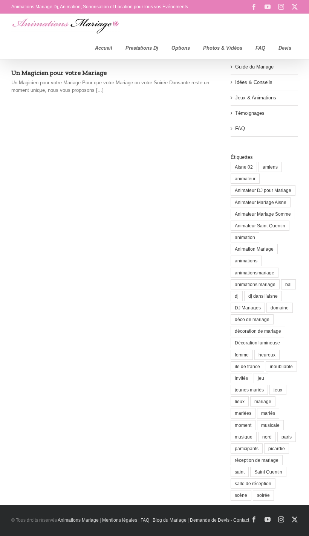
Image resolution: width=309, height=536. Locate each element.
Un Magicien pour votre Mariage (59, 73)
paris (286, 436)
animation (245, 237)
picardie (276, 448)
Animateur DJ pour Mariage (263, 190)
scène (241, 495)
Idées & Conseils (253, 82)
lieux (240, 401)
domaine (280, 307)
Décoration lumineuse (257, 342)
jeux (278, 389)
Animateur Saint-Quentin (260, 225)
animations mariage (255, 284)
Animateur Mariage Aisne (260, 202)
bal (288, 284)
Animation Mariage (254, 249)
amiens (270, 166)
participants (247, 448)
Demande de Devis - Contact (219, 520)
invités (241, 378)
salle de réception (253, 483)
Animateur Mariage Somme (263, 214)
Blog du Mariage (170, 520)
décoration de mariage (258, 331)
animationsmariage (254, 272)
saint (240, 471)
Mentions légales (119, 520)
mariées (243, 413)
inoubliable (281, 366)
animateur (245, 178)
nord (267, 436)
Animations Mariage (78, 520)
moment (243, 425)
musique (243, 436)
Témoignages (250, 113)
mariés (268, 413)
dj (237, 296)
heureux (267, 354)
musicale (270, 425)
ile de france (247, 366)
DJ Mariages (248, 307)
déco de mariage (252, 319)
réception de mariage (256, 460)
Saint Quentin (268, 471)
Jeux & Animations (255, 97)
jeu (261, 378)
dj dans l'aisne (263, 296)
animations (246, 260)
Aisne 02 (244, 166)
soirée (263, 495)
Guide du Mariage (254, 67)
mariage (262, 401)
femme (242, 354)
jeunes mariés (249, 389)
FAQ (240, 128)
